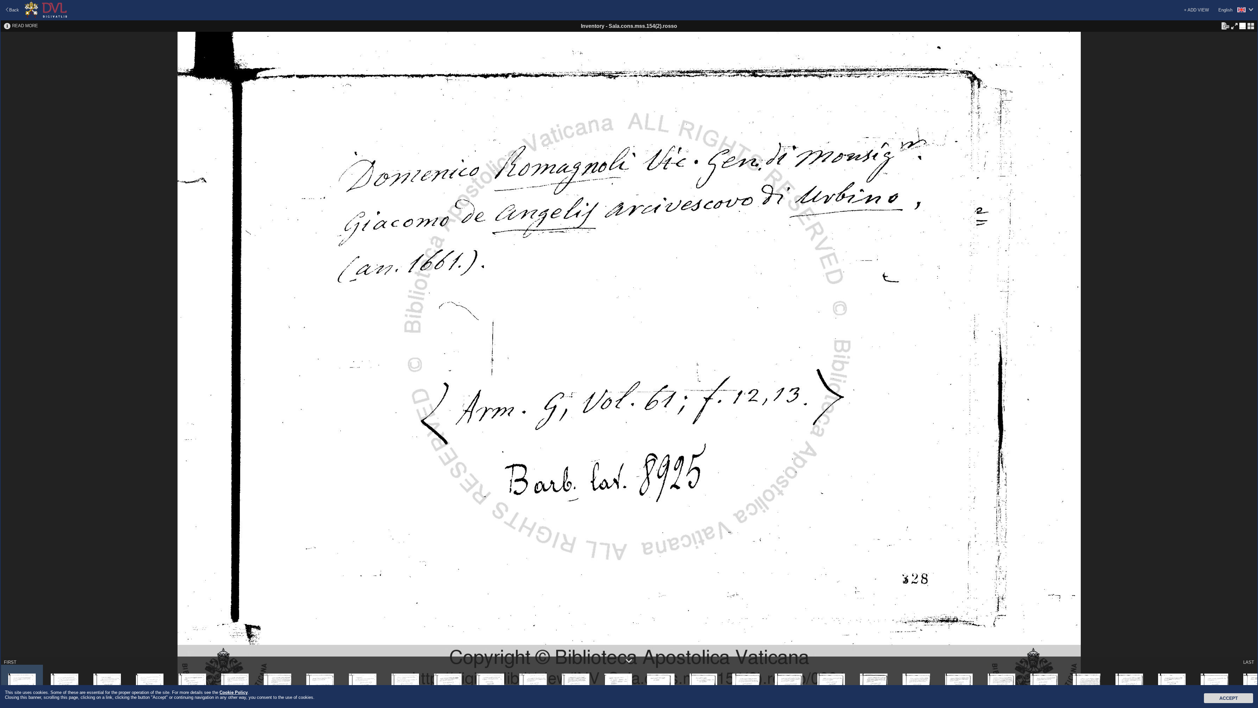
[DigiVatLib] (46, 16)
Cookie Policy (233, 692)
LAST (1248, 662)
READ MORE (25, 25)
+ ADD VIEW (1196, 10)
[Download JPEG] (1225, 25)
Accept (1228, 698)
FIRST (10, 662)
